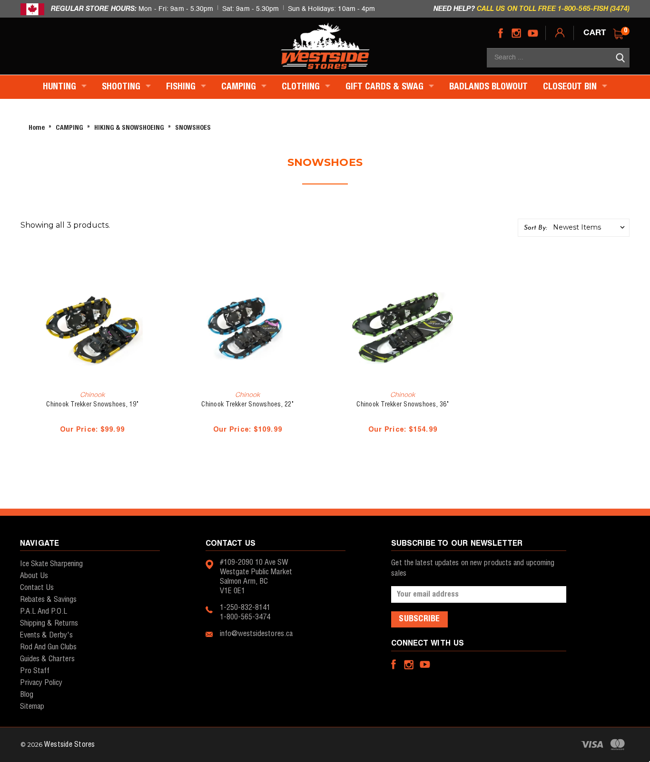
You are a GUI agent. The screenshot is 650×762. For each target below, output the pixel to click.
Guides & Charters (47, 659)
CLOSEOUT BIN (571, 87)
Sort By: (535, 227)
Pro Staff (34, 671)
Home (37, 128)
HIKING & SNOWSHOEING (129, 128)
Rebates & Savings (48, 599)
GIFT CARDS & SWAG (385, 87)
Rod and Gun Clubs (48, 647)
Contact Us (37, 587)
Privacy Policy (41, 682)
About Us (34, 575)
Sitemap (32, 706)
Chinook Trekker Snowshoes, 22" (247, 404)
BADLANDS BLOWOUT (488, 87)
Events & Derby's (46, 635)
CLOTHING (302, 87)
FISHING (182, 87)
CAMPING (239, 87)
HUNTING (61, 87)
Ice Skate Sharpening (51, 564)
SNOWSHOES (193, 128)
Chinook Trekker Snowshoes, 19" (92, 404)
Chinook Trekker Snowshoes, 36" (402, 404)
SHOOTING (122, 87)
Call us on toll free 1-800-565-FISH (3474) (553, 8)
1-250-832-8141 (245, 607)
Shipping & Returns (49, 623)
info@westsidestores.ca (256, 633)
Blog (26, 694)
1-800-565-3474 (245, 617)
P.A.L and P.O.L (43, 611)
